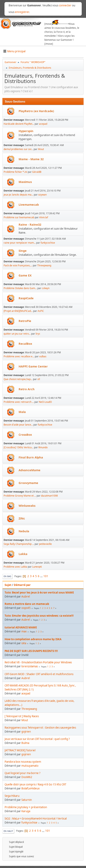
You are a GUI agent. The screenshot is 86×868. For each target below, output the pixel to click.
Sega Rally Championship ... (19, 544)
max (24, 631)
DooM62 (26, 777)
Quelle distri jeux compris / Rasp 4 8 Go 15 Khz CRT (35, 784)
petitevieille (45, 544)
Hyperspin (26, 131)
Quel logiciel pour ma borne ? (22, 773)
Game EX (25, 275)
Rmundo (43, 447)
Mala (22, 412)
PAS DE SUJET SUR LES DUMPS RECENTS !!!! (31, 651)
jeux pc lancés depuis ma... (18, 194)
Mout (41, 149)
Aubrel (25, 596)
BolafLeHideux (30, 788)
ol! (38, 379)
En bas (7, 576)
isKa (23, 643)
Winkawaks (27, 506)
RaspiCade (26, 298)
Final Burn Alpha (31, 457)
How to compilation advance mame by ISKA (33, 639)
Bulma (25, 743)
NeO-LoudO (45, 402)
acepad (43, 123)
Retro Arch (27, 389)
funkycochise (48, 242)
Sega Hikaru (12, 796)
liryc (38, 333)
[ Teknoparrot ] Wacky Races (22, 716)
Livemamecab (29, 204)
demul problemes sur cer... (18, 149)
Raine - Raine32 (30, 224)
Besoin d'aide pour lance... (18, 424)
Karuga (25, 811)
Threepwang (44, 265)
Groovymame (28, 483)
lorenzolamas (29, 666)
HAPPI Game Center (33, 366)
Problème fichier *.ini (15, 172)
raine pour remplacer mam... (20, 242)
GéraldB (36, 172)
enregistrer (22, 12)
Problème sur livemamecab (19, 217)
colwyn (45, 288)
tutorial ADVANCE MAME (21, 627)
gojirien (26, 731)
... (41, 576)
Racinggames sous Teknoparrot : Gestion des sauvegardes (40, 727)
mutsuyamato (29, 765)
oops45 (26, 608)
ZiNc (22, 518)
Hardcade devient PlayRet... (19, 123)
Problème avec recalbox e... (19, 356)
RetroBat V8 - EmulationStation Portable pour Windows (38, 662)
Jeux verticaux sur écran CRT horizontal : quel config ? (37, 739)
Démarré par (22, 585)
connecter (65, 5)
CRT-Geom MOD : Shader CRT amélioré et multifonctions (39, 674)
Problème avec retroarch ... (19, 402)
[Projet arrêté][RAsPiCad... (18, 311)
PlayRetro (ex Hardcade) (36, 111)
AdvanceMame (29, 470)
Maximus (25, 182)
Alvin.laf (43, 217)
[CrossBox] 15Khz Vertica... (18, 447)
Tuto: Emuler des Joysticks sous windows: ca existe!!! (39, 615)
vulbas (42, 356)
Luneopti (37, 566)
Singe (23, 251)
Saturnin (26, 800)
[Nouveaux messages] (10, 111)
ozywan (42, 194)
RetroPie (25, 321)
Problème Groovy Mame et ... (20, 495)
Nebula (24, 531)
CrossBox (25, 434)
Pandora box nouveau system (23, 761)
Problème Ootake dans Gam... (20, 288)
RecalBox (25, 344)
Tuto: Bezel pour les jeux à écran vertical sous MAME (39, 592)
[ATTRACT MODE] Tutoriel (20, 750)
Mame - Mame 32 (31, 159)
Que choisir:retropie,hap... (18, 379)
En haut (8, 830)
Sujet (8, 585)
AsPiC (41, 311)
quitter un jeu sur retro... (17, 333)
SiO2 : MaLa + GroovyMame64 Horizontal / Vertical (36, 818)
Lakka (23, 554)
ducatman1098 (49, 495)
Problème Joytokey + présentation (26, 807)
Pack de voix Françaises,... (18, 265)
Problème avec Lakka (15, 566)
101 (45, 576)
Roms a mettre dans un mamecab (27, 604)
